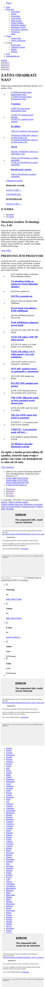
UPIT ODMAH (7, 467)
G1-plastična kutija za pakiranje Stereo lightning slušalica (24, 284)
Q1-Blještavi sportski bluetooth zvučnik (21, 445)
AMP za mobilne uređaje (18, 502)
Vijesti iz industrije (18, 41)
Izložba (14, 49)
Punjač (13, 14)
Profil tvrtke (15, 45)
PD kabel (10, 509)
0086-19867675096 (14, 599)
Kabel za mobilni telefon (10, 507)
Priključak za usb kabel (33, 504)
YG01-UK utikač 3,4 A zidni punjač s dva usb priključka (22, 354)
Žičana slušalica (17, 23)
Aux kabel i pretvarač (19, 29)
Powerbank (15, 16)
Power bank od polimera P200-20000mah (23, 309)
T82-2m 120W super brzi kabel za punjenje (24, 416)
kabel (13, 34)
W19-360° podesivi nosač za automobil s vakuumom (24, 370)
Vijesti (8, 36)
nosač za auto (16, 21)
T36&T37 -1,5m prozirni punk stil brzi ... (24, 430)
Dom (8, 7)
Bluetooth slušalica (18, 25)
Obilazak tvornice (18, 47)
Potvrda (14, 52)
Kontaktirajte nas (12, 56)
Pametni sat (15, 32)
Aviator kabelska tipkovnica (12, 504)
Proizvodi (10, 9)
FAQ (8, 54)
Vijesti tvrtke (16, 38)
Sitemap (4, 502)
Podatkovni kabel (28, 507)
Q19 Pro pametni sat (21, 296)
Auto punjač (16, 18)
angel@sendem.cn (13, 637)
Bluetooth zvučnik (18, 27)
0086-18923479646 (14, 618)
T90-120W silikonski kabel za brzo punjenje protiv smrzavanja (24, 400)
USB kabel (15, 12)
